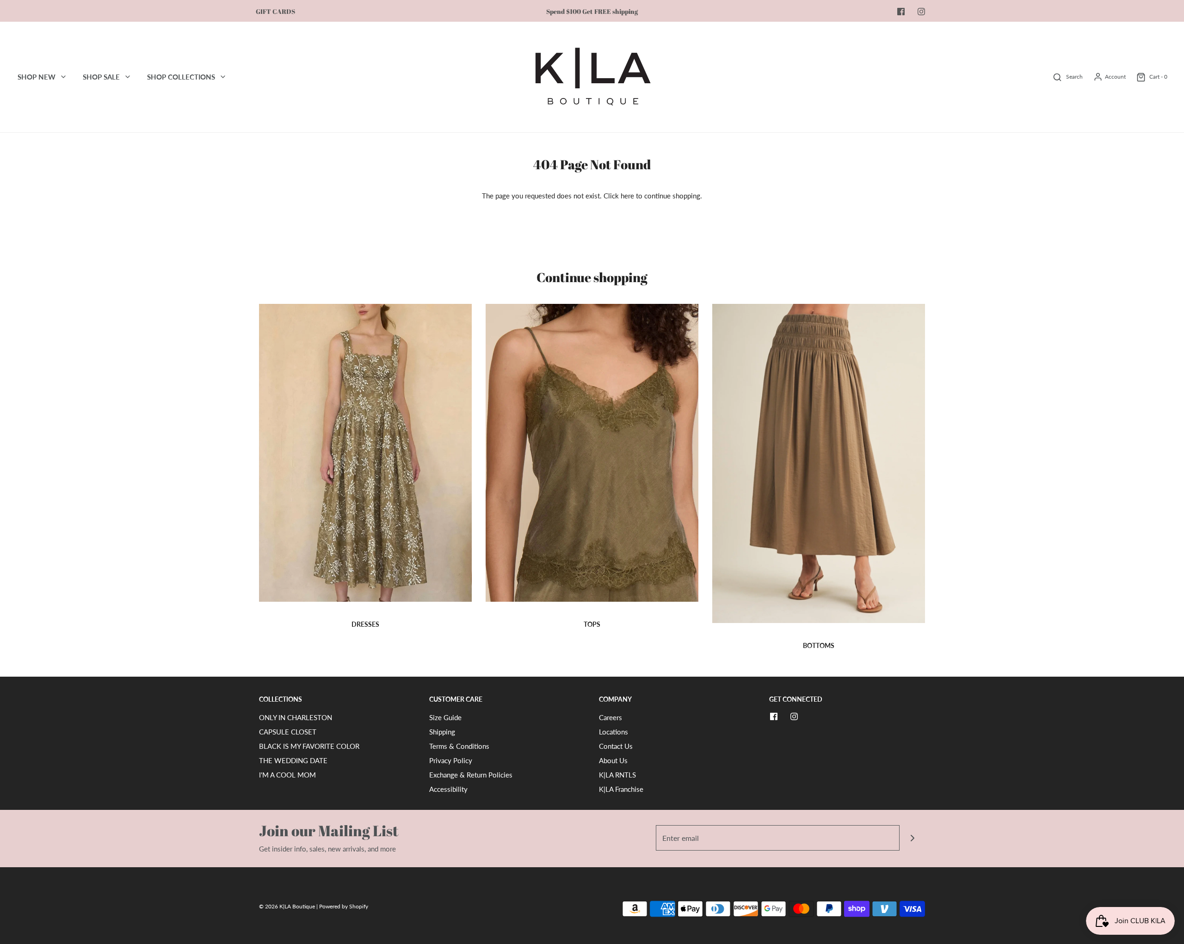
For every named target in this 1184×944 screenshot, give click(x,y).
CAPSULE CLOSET (287, 732)
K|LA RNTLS (617, 775)
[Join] (912, 838)
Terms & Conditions (459, 746)
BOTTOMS (818, 645)
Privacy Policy (450, 760)
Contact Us (616, 746)
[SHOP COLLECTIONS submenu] (222, 76)
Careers (610, 717)
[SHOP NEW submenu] (63, 76)
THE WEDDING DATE (293, 760)
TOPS (592, 624)
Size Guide (445, 717)
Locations (613, 732)
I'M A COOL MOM (287, 775)
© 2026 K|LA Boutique (287, 906)
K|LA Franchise (621, 789)
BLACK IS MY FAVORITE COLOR (309, 746)
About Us (613, 760)
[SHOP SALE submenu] (127, 76)
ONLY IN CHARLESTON (295, 717)
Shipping (442, 732)
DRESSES (365, 624)
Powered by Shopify (343, 906)
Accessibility (448, 789)
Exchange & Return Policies (470, 775)
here (627, 195)
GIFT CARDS (275, 11)
